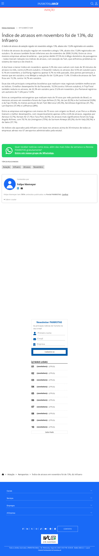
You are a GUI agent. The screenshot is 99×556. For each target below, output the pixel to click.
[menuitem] (49, 490)
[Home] (3, 474)
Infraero (16, 167)
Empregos (11, 505)
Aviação (6, 167)
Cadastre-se (49, 352)
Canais (9, 491)
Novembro (38, 167)
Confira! (65, 194)
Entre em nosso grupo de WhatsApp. (34, 153)
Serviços (10, 498)
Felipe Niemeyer (8, 28)
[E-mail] (22, 188)
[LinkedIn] (18, 188)
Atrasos (26, 167)
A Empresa (11, 513)
